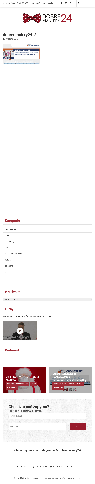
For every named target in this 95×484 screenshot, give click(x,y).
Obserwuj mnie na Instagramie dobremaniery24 (47, 450)
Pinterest (58, 467)
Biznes (7, 235)
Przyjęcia (8, 272)
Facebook (24, 467)
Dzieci (7, 247)
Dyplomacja (10, 241)
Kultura (8, 260)
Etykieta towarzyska (13, 254)
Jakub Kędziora (55, 478)
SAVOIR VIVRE (22, 3)
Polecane (9, 266)
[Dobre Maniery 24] (47, 18)
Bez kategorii (10, 229)
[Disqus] (47, 110)
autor (32, 3)
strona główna (9, 3)
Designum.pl (76, 478)
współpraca (40, 3)
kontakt (50, 3)
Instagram (40, 467)
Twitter (73, 467)
